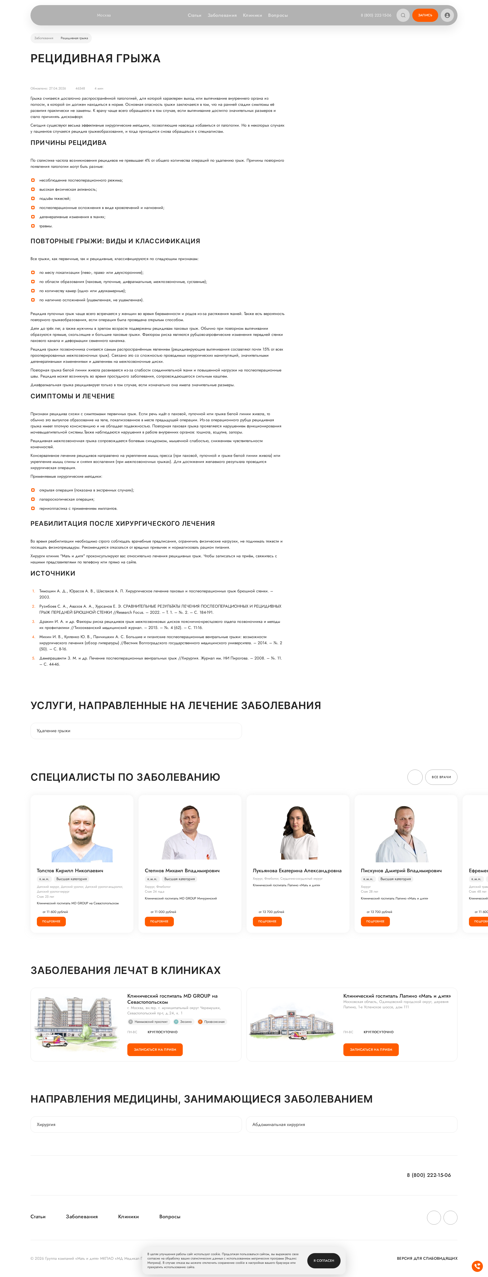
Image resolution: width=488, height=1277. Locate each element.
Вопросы (278, 15)
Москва (104, 15)
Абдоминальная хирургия (278, 1124)
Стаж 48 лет (477, 891)
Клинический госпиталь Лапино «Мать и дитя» (286, 885)
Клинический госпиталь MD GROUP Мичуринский (181, 898)
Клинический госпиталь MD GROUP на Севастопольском (78, 903)
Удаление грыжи (53, 730)
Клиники (252, 15)
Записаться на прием (155, 1049)
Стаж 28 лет (369, 891)
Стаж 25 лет (45, 896)
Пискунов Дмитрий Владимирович (401, 870)
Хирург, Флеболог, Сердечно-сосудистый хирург (288, 878)
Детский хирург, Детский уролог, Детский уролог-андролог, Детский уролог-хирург (80, 889)
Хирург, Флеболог (158, 886)
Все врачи (441, 777)
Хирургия (46, 1124)
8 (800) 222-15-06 (376, 15)
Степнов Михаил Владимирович (182, 870)
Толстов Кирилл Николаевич (70, 870)
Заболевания (222, 15)
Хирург (366, 886)
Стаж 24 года (154, 891)
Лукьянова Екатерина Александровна (297, 870)
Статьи (194, 15)
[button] (415, 777)
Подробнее (51, 921)
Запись (425, 15)
